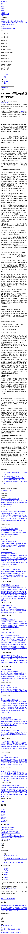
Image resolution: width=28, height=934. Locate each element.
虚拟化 (9, 718)
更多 (8, 824)
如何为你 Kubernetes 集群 (10, 569)
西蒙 (9, 685)
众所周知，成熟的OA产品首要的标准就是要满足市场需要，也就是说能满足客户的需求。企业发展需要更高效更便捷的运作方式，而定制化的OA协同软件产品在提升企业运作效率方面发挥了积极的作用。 (14, 746)
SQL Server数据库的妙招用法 (11, 476)
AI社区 (5, 79)
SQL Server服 (4, 618)
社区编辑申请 (4, 87)
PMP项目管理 (6, 24)
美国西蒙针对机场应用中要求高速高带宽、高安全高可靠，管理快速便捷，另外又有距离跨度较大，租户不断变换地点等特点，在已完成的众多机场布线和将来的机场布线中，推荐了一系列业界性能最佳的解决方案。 (14, 677)
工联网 (7, 909)
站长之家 (13, 907)
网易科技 (12, 905)
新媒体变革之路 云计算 (9, 700)
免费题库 (12, 24)
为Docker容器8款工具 (9, 655)
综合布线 (3, 685)
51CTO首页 (4, 1)
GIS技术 (6, 632)
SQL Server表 (4, 539)
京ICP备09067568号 (11, 888)
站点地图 (6, 872)
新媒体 (6, 718)
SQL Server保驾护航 (6, 490)
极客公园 (11, 909)
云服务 (2, 632)
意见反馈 (6, 874)
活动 (5, 83)
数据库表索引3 (10, 499)
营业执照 (3, 899)
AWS (6, 605)
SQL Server (22, 111)
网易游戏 (3, 605)
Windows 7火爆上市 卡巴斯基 (11, 719)
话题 (5, 77)
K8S (11, 552)
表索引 (9, 529)
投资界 (8, 910)
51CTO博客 (7, 859)
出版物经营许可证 (10, 899)
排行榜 (9, 21)
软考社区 (3, 8)
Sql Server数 (4, 509)
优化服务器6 (8, 607)
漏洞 (7, 669)
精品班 (2, 7)
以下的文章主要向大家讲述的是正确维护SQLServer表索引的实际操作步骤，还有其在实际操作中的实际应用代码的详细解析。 (13, 532)
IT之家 (3, 909)
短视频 (13, 21)
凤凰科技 (17, 905)
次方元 (11, 910)
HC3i (12, 855)
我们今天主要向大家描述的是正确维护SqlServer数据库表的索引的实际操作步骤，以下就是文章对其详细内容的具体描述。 (14, 502)
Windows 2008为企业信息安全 (13, 511)
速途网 (17, 907)
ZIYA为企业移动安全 (9, 553)
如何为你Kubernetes (9, 541)
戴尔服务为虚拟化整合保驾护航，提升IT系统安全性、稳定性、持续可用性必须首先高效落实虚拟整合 (14, 691)
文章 (2, 28)
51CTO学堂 (7, 862)
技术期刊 (6, 81)
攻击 (10, 669)
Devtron (8, 552)
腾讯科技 (7, 905)
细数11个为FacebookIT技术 (11, 635)
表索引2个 (10, 730)
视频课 (2, 21)
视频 (5, 76)
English (5, 875)
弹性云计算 (11, 632)
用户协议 (6, 877)
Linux (7, 584)
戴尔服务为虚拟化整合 (9, 687)
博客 (2, 3)
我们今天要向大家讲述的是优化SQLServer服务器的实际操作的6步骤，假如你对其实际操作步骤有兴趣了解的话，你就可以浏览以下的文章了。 (13, 611)
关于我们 (6, 869)
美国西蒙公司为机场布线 (10, 671)
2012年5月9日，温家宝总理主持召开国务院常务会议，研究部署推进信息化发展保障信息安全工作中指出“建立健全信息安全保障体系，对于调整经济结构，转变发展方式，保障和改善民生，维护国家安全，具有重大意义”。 (14, 776)
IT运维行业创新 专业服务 (10, 785)
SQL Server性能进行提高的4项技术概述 (14, 478)
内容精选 (6, 74)
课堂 (9, 28)
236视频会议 (17, 909)
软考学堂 (21, 21)
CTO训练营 (20, 862)
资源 (4, 28)
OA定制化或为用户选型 (9, 741)
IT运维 (2, 801)
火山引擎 (15, 910)
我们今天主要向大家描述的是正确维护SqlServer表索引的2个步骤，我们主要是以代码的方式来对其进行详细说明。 (14, 734)
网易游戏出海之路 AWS (10, 586)
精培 (11, 862)
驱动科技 (22, 905)
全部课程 (3, 23)
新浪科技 (3, 905)
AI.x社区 (25, 859)
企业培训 (3, 12)
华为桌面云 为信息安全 (9, 771)
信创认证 (13, 23)
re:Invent (10, 605)
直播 (14, 28)
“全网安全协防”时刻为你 (9, 757)
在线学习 (3, 26)
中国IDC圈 (23, 909)
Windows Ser (4, 527)
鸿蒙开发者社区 (5, 14)
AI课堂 (2, 15)
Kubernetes (3, 552)
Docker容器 (3, 669)
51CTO (5, 855)
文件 (10, 584)
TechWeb (5, 907)
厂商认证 (23, 23)
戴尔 (2, 698)
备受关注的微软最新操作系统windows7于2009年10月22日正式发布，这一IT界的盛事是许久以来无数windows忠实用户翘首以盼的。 (14, 723)
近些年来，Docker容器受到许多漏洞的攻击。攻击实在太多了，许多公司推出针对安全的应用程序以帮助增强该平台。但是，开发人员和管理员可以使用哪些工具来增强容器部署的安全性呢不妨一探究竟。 (14, 660)
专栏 (11, 28)
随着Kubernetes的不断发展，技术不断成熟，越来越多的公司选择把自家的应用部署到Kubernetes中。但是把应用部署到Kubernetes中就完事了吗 (13, 545)
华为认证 (18, 23)
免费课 (2, 10)
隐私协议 (6, 879)
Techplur (16, 855)
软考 (10, 23)
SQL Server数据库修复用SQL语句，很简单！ (15, 479)
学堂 (2, 5)
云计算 (2, 718)
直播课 (17, 21)
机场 (6, 685)
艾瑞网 (9, 907)
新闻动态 (6, 870)
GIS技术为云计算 (7, 620)
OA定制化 (3, 755)
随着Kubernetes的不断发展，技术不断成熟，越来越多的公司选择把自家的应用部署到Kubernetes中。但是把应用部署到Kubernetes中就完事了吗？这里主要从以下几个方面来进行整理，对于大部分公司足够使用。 (14, 575)
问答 (6, 28)
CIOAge (9, 855)
